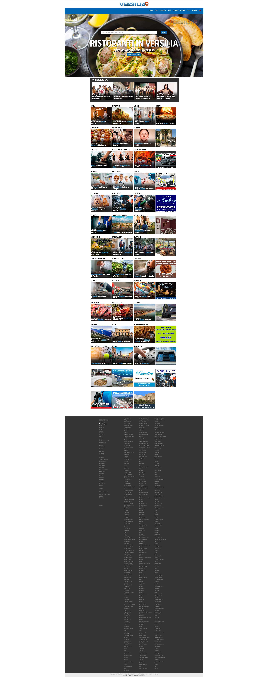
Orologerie (157, 581)
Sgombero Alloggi (143, 639)
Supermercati (157, 646)
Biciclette (126, 461)
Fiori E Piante (127, 517)
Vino (155, 666)
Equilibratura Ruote (159, 507)
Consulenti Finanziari (159, 487)
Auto (156, 447)
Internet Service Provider (144, 545)
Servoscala (126, 639)
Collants (156, 483)
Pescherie (137, 281)
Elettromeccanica (158, 503)
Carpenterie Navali (128, 474)
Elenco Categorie (103, 424)
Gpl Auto (156, 532)
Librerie (156, 554)
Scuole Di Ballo (158, 630)
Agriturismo (95, 237)
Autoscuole (157, 452)
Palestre (94, 150)
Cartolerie (141, 476)
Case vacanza (117, 237)
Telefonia (141, 650)
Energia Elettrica (143, 505)
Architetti (126, 438)
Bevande (156, 459)
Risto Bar (141, 619)
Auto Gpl (126, 449)
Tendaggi (157, 650)
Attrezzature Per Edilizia (144, 447)
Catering (156, 478)
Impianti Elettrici (127, 537)
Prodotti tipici (117, 302)
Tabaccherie (141, 648)
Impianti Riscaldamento (129, 539)
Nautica (126, 576)
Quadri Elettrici (142, 610)
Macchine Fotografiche (129, 557)
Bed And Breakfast (128, 459)
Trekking (94, 324)
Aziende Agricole (143, 456)
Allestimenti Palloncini (159, 432)
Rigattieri (126, 617)
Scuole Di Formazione (159, 632)
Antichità (141, 436)
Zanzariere (126, 670)
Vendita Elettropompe (159, 661)
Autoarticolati (158, 449)
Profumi (141, 608)
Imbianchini (142, 536)
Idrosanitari (157, 534)
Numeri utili (138, 346)
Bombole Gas (157, 461)
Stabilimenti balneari (120, 215)
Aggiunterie (141, 427)
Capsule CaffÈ (142, 472)
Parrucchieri (117, 128)
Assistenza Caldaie (143, 443)
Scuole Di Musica (127, 634)
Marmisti (156, 561)
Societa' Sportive (127, 643)
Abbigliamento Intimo (144, 420)
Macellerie (95, 302)
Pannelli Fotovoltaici (159, 586)
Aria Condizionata (158, 438)
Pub (125, 610)
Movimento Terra (158, 574)
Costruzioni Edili (158, 492)
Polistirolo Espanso (159, 599)
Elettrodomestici (143, 503)
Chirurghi (126, 481)
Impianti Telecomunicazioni (160, 539)
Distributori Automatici (144, 498)
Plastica (141, 597)
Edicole (141, 499)
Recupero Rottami (158, 612)
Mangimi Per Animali (159, 559)
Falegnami (137, 259)
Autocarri (126, 450)
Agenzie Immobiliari (128, 425)
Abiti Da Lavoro (127, 421)
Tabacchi (156, 648)
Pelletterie (126, 594)
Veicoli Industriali (128, 661)
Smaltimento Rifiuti (143, 641)
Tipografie (126, 653)
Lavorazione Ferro (143, 552)
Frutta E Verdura (127, 523)
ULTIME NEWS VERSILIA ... (100, 80)
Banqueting (141, 458)
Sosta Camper (142, 643)
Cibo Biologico (142, 481)
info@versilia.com (132, 674)
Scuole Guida (142, 634)
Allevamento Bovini (143, 434)
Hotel (156, 10)
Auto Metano (142, 449)
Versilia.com (102, 422)
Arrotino (156, 440)
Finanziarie (157, 514)
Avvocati (156, 454)
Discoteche (126, 498)
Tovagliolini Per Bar (159, 655)
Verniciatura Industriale (129, 663)
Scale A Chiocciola (143, 628)
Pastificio (141, 590)
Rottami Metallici (158, 623)
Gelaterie (126, 525)
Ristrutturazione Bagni (144, 621)
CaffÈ (140, 465)
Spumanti (126, 644)
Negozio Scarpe (127, 577)
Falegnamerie (127, 512)
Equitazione (126, 508)
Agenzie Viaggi (127, 427)
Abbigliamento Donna (129, 420)
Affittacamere (127, 423)
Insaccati (156, 543)
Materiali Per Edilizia (128, 565)
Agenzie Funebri (158, 423)
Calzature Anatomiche (144, 467)
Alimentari (157, 430)
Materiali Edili (158, 563)
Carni (156, 472)
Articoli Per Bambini (143, 441)
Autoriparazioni (142, 452)
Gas (140, 523)
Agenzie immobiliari (98, 259)
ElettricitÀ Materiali (128, 503)
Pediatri (141, 592)
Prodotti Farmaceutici (144, 606)
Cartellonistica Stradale (129, 476)
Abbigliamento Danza (159, 418)
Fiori (155, 516)
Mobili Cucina (142, 570)
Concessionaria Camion (129, 487)
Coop (140, 490)
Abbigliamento (127, 418)
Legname (141, 554)
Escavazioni (157, 508)
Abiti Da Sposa (142, 421)
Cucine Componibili (143, 494)
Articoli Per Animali (128, 441)
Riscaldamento (127, 619)
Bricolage (157, 463)
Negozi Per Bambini (159, 576)
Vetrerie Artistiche (128, 666)
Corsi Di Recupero (128, 492)
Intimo (156, 545)
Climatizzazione (127, 483)
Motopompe (142, 574)
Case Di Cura (157, 476)
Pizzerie (158, 106)
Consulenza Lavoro (159, 488)
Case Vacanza (142, 478)
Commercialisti (158, 485)
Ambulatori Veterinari (129, 436)
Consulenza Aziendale (129, 488)
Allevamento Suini (158, 434)
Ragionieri (157, 610)
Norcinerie (126, 579)
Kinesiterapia (157, 548)
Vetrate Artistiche (143, 664)
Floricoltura (157, 517)
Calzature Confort (158, 467)
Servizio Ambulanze (159, 637)
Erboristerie (141, 508)
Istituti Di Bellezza (143, 548)
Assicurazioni (127, 443)
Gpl (140, 532)
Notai (140, 579)
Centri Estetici (142, 479)
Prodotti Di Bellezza (128, 606)
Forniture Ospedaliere (144, 519)
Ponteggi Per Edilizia (128, 603)
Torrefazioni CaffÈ (128, 655)
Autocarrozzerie (142, 450)
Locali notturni (140, 150)
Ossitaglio (126, 583)
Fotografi (141, 521)
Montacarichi (127, 572)
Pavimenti (157, 590)
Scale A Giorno (158, 628)
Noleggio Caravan (143, 577)
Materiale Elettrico (128, 563)
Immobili (156, 536)
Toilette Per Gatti (158, 653)
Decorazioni (157, 494)
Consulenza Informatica (144, 488)
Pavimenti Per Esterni (129, 592)
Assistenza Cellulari (159, 443)
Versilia (151, 10)
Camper (141, 470)
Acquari (156, 421)
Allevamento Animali (128, 434)
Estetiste (141, 510)
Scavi (125, 630)
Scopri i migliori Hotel (134, 54)
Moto (140, 572)
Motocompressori (128, 574)
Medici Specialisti (143, 566)
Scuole (140, 630)
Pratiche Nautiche (143, 605)
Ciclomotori (157, 481)
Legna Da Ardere (127, 554)
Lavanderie (157, 550)
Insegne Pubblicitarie (128, 545)
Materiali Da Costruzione (144, 563)
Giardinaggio (127, 528)
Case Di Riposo (127, 478)
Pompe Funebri (158, 601)
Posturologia (142, 603)
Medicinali (157, 566)
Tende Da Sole (127, 652)
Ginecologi (141, 528)
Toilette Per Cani (142, 653)
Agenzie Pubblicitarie (159, 425)
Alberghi (141, 430)
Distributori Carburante (160, 498)
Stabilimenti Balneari (159, 644)
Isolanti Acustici (158, 546)
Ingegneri (141, 543)
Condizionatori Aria (143, 487)
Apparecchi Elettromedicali (160, 436)
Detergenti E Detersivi (159, 496)
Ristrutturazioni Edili (159, 621)
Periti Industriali (158, 594)
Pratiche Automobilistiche (129, 605)
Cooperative (157, 490)
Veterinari (94, 193)
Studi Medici (142, 646)
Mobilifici (157, 570)
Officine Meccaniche (159, 579)
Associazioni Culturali (144, 445)
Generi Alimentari (143, 525)
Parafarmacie (127, 588)
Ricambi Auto (127, 615)
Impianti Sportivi (143, 539)
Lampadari (141, 550)
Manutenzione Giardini (129, 561)
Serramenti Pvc (142, 635)
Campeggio (126, 470)
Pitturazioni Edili (158, 595)
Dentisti (137, 172)
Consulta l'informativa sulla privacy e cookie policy (134, 675)
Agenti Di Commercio (143, 423)
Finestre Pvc (126, 516)
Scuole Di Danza (127, 632)
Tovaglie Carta (142, 655)
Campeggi (137, 237)
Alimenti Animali (143, 432)
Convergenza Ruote (128, 490)
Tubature (141, 659)
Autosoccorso (127, 454)
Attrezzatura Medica (128, 447)
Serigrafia (157, 634)
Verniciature (142, 663)
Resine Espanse (127, 614)
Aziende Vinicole (158, 456)
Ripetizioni (157, 617)
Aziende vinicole (118, 259)
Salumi (140, 626)
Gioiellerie (126, 530)
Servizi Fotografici (158, 635)
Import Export (127, 541)
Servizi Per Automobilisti (144, 637)
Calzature (126, 467)
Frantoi (156, 521)
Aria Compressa (142, 438)
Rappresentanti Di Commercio (145, 612)
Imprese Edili (142, 541)
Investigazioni (142, 546)
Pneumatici (157, 597)
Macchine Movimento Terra (145, 557)
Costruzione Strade (143, 492)
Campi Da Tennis (127, 472)
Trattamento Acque (143, 657)
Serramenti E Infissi (128, 635)
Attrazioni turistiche (142, 324)
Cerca (163, 32)
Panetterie (126, 586)
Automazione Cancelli (129, 452)
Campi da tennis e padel (99, 346)
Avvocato (126, 456)
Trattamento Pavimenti (160, 657)
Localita (115, 346)
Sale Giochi (157, 624)
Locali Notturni (127, 556)
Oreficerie (141, 581)
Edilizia (156, 499)
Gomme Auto (142, 530)
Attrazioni (175, 10)
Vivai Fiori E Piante (143, 668)
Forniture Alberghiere (128, 519)
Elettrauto (141, 501)
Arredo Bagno (142, 440)
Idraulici (94, 281)
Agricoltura (141, 429)
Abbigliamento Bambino (144, 418)
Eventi (188, 10)
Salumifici (157, 626)
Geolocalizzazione (158, 525)
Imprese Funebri (158, 541)
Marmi (140, 561)
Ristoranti (163, 10)
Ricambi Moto (142, 615)
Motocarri (157, 572)
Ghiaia (156, 527)
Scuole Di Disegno (143, 632)
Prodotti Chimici (158, 605)
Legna (156, 552)
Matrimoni (157, 565)
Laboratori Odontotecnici (129, 550)
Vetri (140, 666)
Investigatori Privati (128, 546)
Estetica (137, 128)
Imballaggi (126, 536)
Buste (125, 465)
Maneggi (141, 559)
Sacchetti (141, 624)
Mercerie (126, 568)
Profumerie (126, 608)
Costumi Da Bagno (128, 494)
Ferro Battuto (142, 514)
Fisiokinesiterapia (143, 517)
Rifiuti (156, 615)
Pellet (156, 592)
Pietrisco (141, 595)
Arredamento (127, 440)
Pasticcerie (95, 128)
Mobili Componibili (128, 570)
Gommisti (94, 215)
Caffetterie (157, 465)
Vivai (125, 668)
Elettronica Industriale (129, 505)
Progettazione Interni (159, 608)
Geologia (126, 527)
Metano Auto (142, 568)
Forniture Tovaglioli (128, 521)
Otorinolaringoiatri (128, 585)
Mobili (156, 568)
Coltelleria (141, 485)
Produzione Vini (158, 606)
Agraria (156, 427)
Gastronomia (157, 523)
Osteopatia (141, 583)
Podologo (141, 599)
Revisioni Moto (158, 614)
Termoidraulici (158, 652)
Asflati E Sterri (158, 441)
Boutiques (141, 463)
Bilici (140, 461)
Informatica (126, 543)
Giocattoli (157, 528)
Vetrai (125, 664)
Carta (156, 474)
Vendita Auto (142, 661)
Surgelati (126, 648)
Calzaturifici (126, 469)
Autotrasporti (142, 454)
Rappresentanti (127, 612)
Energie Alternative (128, 507)
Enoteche (141, 507)
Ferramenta (126, 514)
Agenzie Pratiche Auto (144, 425)
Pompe (140, 601)
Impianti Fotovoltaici (143, 537)
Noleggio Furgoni (158, 577)
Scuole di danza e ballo (121, 150)
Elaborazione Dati (128, 501)
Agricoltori (126, 429)
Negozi (136, 106)
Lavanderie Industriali (129, 552)
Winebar (156, 668)
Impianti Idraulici (158, 537)
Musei (169, 10)
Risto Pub (157, 619)
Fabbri (156, 510)
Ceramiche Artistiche (159, 479)
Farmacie (94, 172)
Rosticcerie (141, 623)
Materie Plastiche (143, 565)
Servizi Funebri (127, 637)
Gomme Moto (157, 530)
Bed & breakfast (140, 215)
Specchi (156, 643)
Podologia (126, 599)
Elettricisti (116, 281)
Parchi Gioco (142, 588)
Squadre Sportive (143, 644)
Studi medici (116, 172)
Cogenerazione (142, 483)
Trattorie (126, 659)
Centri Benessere (127, 479)
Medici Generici (127, 566)
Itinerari (182, 10)
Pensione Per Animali (144, 594)
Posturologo (157, 603)
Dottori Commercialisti (129, 499)
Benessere (141, 459)
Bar (155, 458)
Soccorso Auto (158, 641)
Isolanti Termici (127, 548)
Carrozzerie (138, 193)
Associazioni (127, 445)
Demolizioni (126, 496)
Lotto (140, 556)
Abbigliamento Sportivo (160, 420)
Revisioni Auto (142, 614)
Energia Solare (158, 505)
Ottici (140, 585)
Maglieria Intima (127, 559)
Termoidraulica (142, 652)
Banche (125, 458)
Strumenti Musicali (128, 646)
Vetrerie (156, 664)
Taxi (125, 650)
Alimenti (126, 432)
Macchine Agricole (158, 556)
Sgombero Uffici (127, 641)
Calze (140, 469)
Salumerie (126, 626)
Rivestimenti (127, 623)
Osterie (156, 583)
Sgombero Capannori (159, 639)
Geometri (141, 527)
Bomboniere (126, 463)
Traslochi (126, 657)
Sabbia (125, 624)
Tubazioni (157, 659)
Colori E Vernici (127, 485)
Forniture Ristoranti (159, 519)
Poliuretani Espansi (128, 601)
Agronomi (126, 430)
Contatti (194, 10)
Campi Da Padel (158, 470)
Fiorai (140, 516)
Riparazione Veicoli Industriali (145, 617)
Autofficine (116, 193)
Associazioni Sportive (159, 445)
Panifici (141, 586)
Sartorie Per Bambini (128, 628)
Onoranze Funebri (128, 581)
